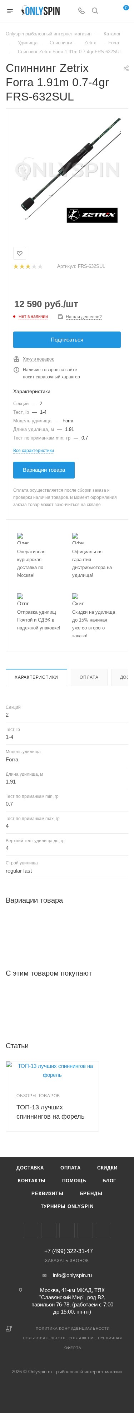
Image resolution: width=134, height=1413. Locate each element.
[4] (34, 266)
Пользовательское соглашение (59, 1338)
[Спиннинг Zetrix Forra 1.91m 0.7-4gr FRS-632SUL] (67, 172)
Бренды (91, 1193)
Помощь (74, 1180)
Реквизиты (47, 1193)
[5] (40, 266)
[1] (16, 266)
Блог (109, 1180)
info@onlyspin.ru (72, 1275)
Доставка (30, 1168)
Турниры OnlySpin (67, 1206)
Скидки (107, 1168)
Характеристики (36, 677)
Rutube (103, 1230)
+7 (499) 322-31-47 (68, 1251)
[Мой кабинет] (108, 11)
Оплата (89, 677)
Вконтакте (30, 1230)
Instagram (48, 1230)
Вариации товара (44, 470)
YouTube (85, 1230)
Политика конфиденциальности (73, 1328)
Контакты (32, 1180)
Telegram (67, 1230)
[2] (22, 266)
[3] (28, 266)
